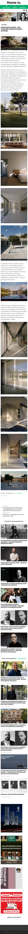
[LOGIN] (26, 10)
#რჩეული (14, 7)
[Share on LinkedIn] (4, 502)
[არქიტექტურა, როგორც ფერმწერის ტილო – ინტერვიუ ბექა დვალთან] (14, 574)
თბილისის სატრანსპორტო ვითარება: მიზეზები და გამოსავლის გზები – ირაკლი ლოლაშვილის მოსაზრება (13, 679)
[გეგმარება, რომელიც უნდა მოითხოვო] (14, 785)
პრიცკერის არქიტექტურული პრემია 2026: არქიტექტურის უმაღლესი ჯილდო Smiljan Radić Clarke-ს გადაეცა (13, 703)
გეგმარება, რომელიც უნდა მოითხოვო (12, 794)
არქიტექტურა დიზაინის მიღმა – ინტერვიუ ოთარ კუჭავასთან (13, 563)
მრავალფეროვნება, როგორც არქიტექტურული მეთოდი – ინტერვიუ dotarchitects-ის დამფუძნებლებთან (12, 606)
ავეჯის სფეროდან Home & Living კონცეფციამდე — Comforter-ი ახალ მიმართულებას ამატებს (7, 18)
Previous (0, 17)
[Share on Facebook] (2, 502)
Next (27, 17)
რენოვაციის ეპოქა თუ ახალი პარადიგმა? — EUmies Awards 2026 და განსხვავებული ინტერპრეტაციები (14, 628)
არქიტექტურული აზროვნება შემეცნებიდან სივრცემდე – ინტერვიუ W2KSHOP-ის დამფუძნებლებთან (14, 542)
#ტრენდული (22, 7)
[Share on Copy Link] (7, 502)
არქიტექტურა (4, 624)
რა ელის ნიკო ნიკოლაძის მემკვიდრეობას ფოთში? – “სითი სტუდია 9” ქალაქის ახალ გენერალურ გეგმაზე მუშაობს (13, 772)
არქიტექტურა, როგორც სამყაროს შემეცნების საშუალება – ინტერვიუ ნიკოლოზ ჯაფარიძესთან (11, 650)
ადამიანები (3, 538)
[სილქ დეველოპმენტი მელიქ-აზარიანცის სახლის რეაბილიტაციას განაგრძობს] (14, 716)
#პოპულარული (7, 7)
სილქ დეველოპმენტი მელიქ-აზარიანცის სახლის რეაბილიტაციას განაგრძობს (13, 725)
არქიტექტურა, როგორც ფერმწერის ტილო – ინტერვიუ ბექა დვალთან (14, 584)
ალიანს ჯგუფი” (18, 493)
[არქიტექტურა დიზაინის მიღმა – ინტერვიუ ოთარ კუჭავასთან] (14, 553)
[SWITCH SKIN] (24, 10)
